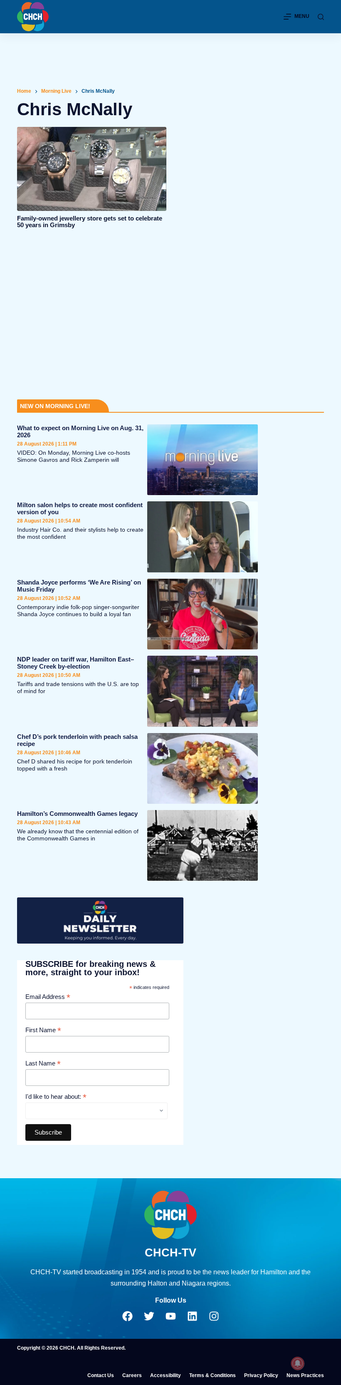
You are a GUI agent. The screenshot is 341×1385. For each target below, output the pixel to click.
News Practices (305, 1375)
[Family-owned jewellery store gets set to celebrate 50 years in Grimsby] (91, 169)
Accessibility (165, 1375)
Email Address (47, 997)
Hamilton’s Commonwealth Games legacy (77, 813)
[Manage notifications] (297, 1363)
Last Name (43, 1063)
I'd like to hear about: (55, 1097)
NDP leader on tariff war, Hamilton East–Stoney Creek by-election (75, 663)
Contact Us (100, 1375)
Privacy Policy (261, 1375)
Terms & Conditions (212, 1375)
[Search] (321, 17)
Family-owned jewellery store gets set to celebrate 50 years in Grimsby (89, 222)
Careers (132, 1375)
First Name (43, 1030)
